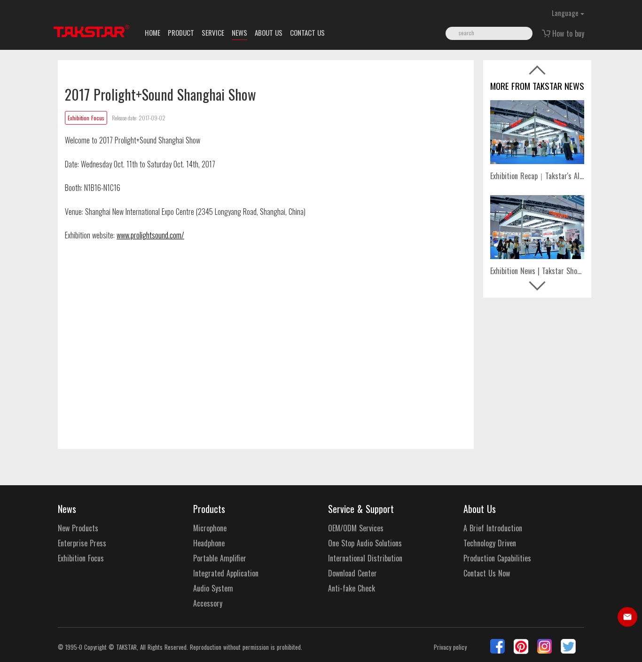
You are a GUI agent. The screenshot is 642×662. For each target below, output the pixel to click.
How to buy (568, 33)
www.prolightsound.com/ (150, 235)
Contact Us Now (486, 573)
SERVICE (213, 32)
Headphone (209, 543)
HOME (152, 32)
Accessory (207, 603)
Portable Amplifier (219, 558)
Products (209, 508)
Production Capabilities (497, 558)
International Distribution (365, 558)
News (67, 508)
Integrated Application (225, 573)
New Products (78, 528)
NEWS (239, 32)
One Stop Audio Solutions (365, 543)
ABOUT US (268, 32)
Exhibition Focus (81, 558)
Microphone (210, 528)
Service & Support (361, 508)
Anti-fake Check (351, 588)
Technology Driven (489, 543)
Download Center (352, 573)
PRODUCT (181, 32)
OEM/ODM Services (356, 528)
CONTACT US (307, 32)
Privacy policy (450, 647)
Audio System (213, 588)
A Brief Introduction (492, 528)
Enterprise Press (82, 543)
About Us (479, 508)
